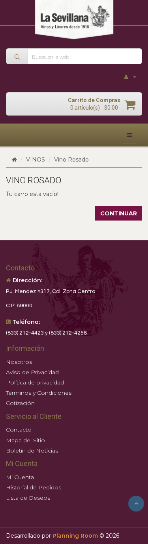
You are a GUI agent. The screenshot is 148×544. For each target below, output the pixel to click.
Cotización (20, 403)
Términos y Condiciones (38, 392)
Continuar (118, 213)
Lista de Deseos (28, 497)
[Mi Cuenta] (130, 77)
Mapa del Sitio (25, 440)
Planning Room (75, 535)
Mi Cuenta (20, 477)
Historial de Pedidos (33, 487)
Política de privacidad (35, 382)
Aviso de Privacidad (32, 372)
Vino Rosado (71, 159)
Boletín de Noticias (32, 450)
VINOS (35, 159)
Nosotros (19, 361)
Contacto (19, 429)
